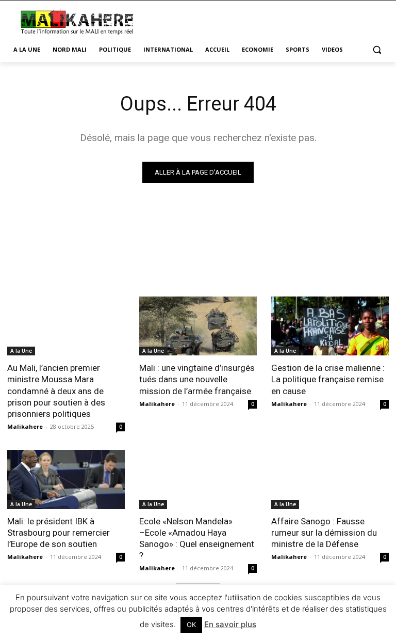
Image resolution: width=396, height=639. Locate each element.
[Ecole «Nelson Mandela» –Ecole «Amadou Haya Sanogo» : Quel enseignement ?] (198, 479)
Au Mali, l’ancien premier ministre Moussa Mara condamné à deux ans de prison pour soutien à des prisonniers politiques (56, 390)
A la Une (21, 350)
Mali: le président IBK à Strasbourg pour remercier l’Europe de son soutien (58, 532)
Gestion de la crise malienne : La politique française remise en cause (328, 379)
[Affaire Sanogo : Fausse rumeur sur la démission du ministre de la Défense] (330, 479)
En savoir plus (230, 624)
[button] (377, 50)
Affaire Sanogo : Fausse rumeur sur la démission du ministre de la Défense (324, 532)
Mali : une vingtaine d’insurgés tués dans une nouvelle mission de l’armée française (197, 379)
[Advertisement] (268, 20)
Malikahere (25, 426)
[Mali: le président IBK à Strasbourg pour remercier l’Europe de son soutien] (66, 479)
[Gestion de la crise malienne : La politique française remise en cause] (330, 326)
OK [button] (191, 624)
